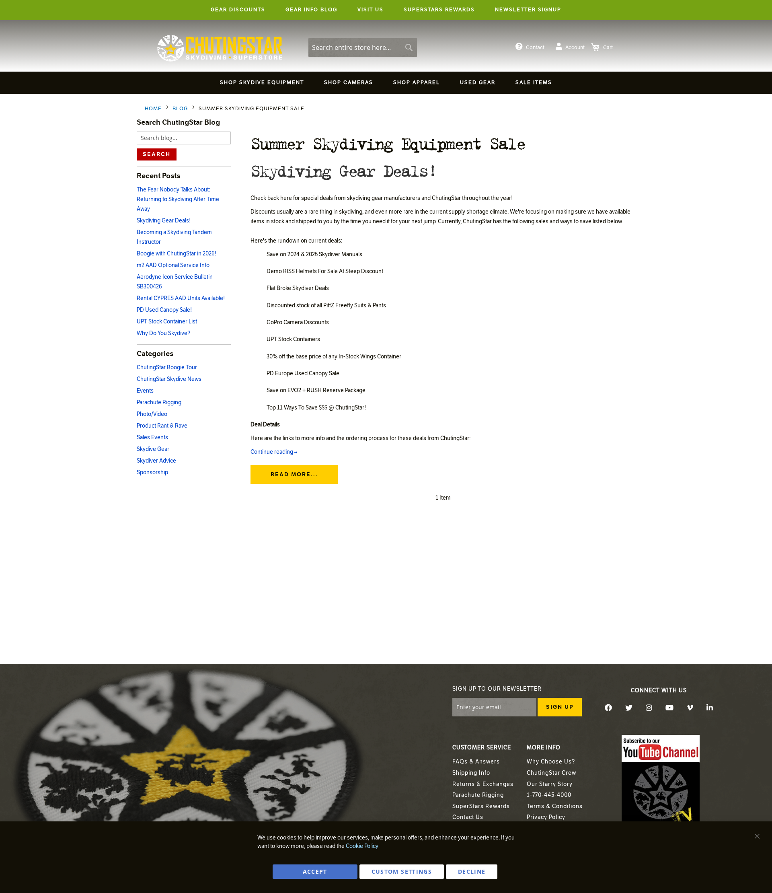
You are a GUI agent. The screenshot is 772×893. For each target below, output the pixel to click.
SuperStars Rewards (481, 806)
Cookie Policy (362, 846)
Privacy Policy (546, 817)
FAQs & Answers (476, 761)
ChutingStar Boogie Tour (167, 367)
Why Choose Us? (551, 761)
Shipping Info (471, 773)
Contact (535, 47)
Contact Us (467, 817)
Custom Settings (402, 871)
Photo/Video (152, 414)
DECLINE (471, 871)
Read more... (294, 474)
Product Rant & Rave (162, 425)
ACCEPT (315, 871)
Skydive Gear (153, 449)
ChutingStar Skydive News (169, 379)
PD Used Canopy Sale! (164, 310)
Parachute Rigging (159, 402)
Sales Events (152, 437)
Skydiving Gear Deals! (343, 170)
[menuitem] (262, 83)
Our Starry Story (550, 784)
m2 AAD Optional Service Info (173, 265)
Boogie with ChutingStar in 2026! (176, 253)
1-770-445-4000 (549, 795)
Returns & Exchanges (482, 784)
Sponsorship (152, 472)
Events (145, 390)
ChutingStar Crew (551, 773)
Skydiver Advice (156, 460)
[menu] (386, 84)
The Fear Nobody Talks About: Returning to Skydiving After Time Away (178, 199)
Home (154, 108)
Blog (180, 108)
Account (575, 47)
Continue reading (273, 452)
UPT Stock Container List (167, 321)
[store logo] (219, 48)
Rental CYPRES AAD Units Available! (181, 298)
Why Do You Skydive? (163, 333)
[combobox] (362, 47)
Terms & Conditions (555, 806)
